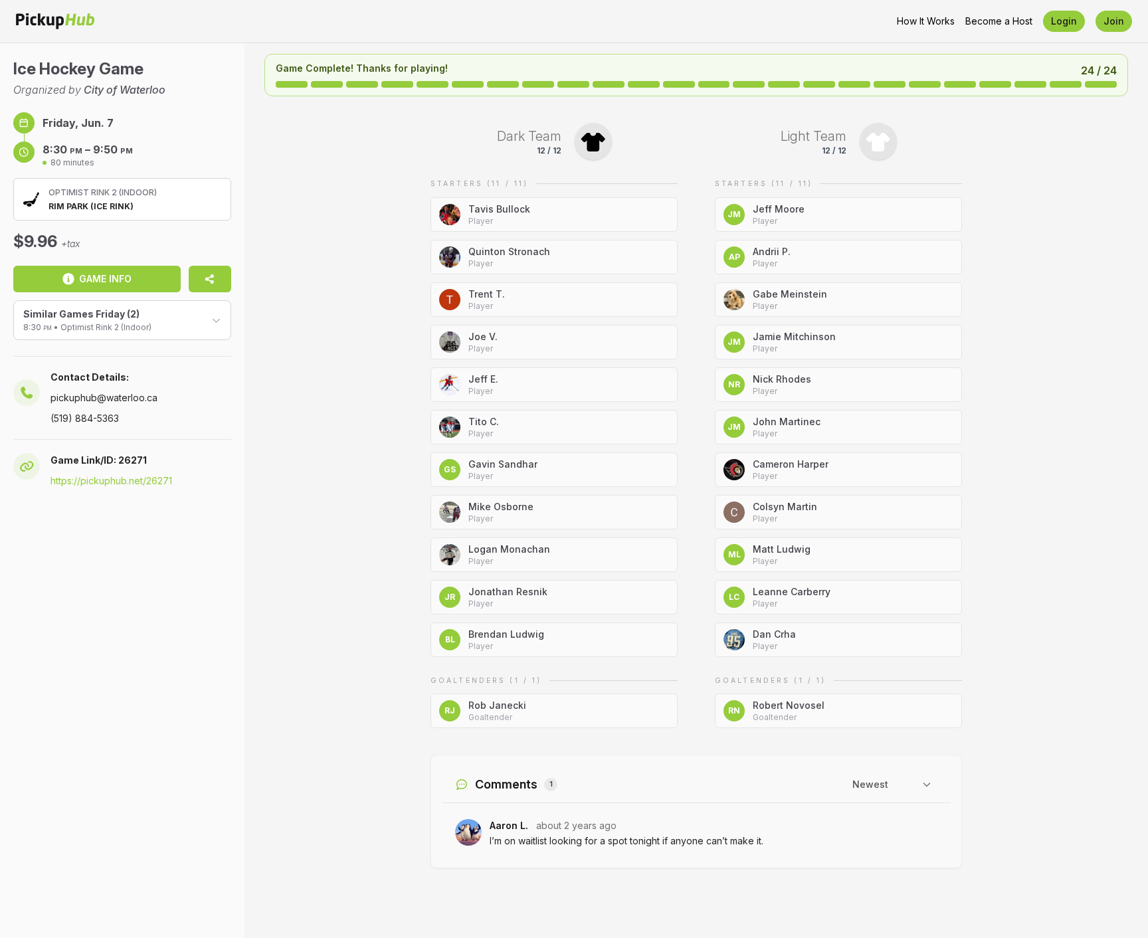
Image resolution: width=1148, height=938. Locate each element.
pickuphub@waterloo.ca (103, 397)
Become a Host (998, 21)
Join (1113, 21)
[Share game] (210, 279)
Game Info (105, 278)
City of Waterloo (124, 89)
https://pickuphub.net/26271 (111, 480)
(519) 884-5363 (84, 418)
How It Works (926, 21)
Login (1064, 21)
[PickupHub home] (55, 21)
